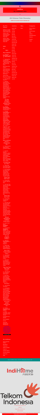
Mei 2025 (13, 50)
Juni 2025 (13, 48)
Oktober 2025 (14, 44)
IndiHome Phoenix (6, 62)
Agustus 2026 (14, 28)
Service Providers (32, 31)
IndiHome (30, 33)
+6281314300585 (20, 410)
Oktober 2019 (14, 75)
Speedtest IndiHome (6, 350)
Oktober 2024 (14, 56)
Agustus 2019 (14, 77)
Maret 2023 (13, 63)
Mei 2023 (13, 61)
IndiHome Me (5, 353)
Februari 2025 (14, 53)
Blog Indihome (5, 344)
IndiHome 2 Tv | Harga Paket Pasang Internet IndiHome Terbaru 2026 (6, 30)
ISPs (30, 32)
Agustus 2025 (14, 45)
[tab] (20, 6)
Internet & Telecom (32, 28)
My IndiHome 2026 (20, 11)
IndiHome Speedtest (6, 347)
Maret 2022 (13, 69)
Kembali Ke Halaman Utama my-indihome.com (20, 20)
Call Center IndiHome (6, 352)
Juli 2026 (13, 29)
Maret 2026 (13, 36)
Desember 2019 (14, 72)
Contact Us (5, 349)
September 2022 (14, 66)
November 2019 (14, 74)
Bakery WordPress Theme (12, 359)
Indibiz (4, 355)
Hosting (30, 29)
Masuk (22, 28)
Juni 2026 (13, 31)
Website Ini (5, 242)
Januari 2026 (14, 39)
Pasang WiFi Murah (32, 35)
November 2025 (14, 42)
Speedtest (31, 39)
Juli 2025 (13, 47)
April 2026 (13, 34)
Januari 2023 (14, 64)
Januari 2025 (14, 55)
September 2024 (14, 58)
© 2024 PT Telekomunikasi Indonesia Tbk (24, 359)
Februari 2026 (14, 37)
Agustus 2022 (14, 67)
